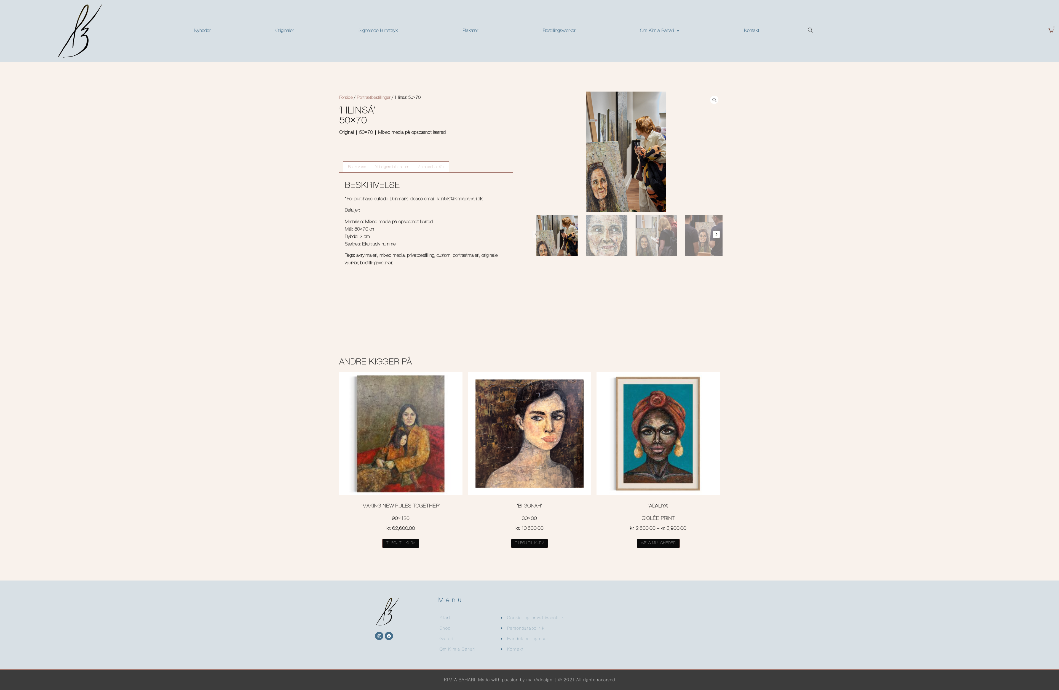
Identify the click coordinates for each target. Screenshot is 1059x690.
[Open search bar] (810, 31)
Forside (346, 98)
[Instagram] (379, 636)
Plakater (470, 31)
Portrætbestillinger (374, 98)
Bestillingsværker (559, 31)
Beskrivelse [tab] (357, 167)
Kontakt (751, 31)
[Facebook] (389, 636)
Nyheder (202, 31)
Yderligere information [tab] (392, 167)
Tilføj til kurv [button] (400, 543)
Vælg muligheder (658, 543)
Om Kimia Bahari (657, 31)
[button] (660, 31)
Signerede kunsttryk (378, 31)
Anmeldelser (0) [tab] (431, 167)
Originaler (285, 31)
